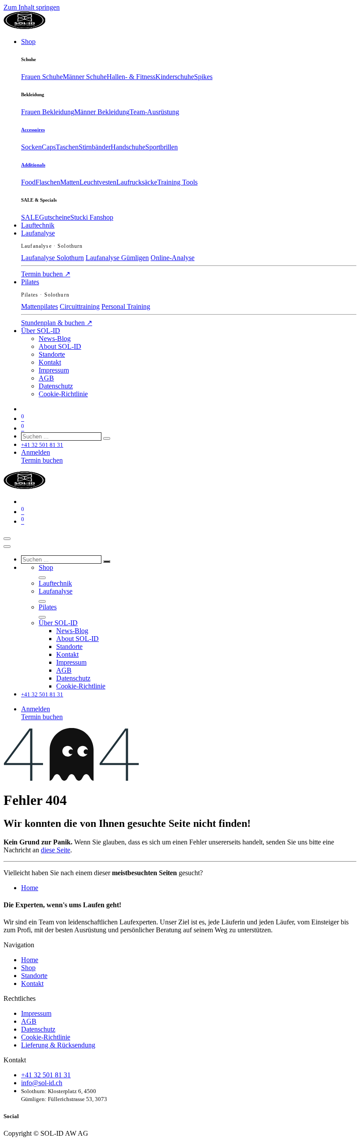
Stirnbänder (95, 147)
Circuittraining (80, 306)
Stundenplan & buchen (56, 322)
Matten (69, 182)
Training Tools (177, 182)
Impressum (36, 1013)
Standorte (34, 975)
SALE (30, 217)
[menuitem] (28, 41)
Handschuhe (128, 147)
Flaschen (48, 182)
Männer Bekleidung (102, 112)
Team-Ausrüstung (154, 112)
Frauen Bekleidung (47, 112)
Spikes (203, 76)
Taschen (67, 147)
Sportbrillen (161, 147)
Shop (28, 967)
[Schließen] (7, 546)
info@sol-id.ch (41, 1083)
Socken (31, 147)
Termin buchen (45, 274)
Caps (49, 147)
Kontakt (32, 983)
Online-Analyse (172, 257)
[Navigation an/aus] (7, 538)
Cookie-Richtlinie (45, 1037)
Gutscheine (54, 217)
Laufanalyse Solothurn (52, 257)
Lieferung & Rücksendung (58, 1045)
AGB (28, 1021)
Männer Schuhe (85, 76)
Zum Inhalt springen (32, 7)
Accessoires (33, 129)
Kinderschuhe (174, 76)
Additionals (33, 164)
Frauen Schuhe (42, 76)
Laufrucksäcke (136, 182)
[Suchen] (106, 438)
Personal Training (125, 306)
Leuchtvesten (97, 182)
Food (28, 182)
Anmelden (35, 452)
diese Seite (55, 850)
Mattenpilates (39, 306)
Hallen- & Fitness (131, 76)
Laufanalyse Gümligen (117, 257)
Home (29, 887)
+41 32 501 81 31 (46, 1075)
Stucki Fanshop (91, 217)
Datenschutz (38, 1029)
